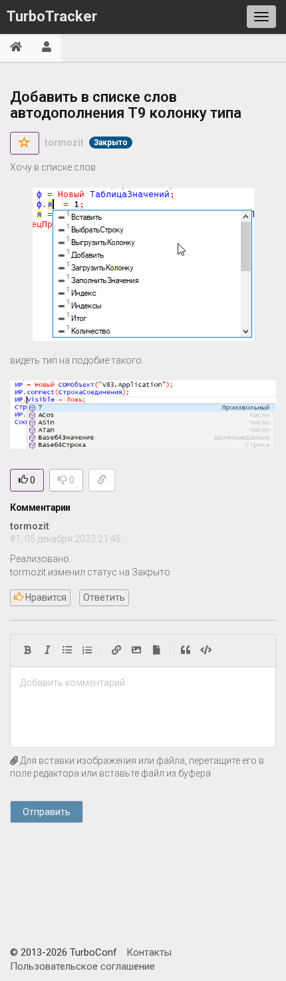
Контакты (149, 952)
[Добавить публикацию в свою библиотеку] (24, 143)
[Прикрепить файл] (156, 651)
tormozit (64, 142)
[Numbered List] (87, 651)
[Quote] (186, 651)
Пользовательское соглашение (82, 966)
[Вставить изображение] (136, 651)
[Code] (206, 651)
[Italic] (47, 651)
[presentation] (143, 683)
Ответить (104, 597)
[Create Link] (116, 651)
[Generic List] (67, 651)
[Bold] (27, 651)
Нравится (45, 597)
